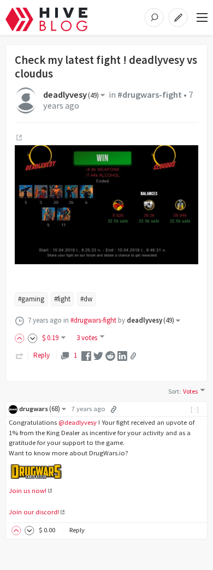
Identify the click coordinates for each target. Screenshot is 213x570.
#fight (62, 299)
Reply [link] (41, 355)
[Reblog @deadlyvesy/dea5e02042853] (20, 355)
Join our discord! (34, 512)
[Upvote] (21, 337)
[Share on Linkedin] (122, 355)
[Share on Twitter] (98, 355)
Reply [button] (77, 530)
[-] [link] (195, 409)
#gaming (31, 299)
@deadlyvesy (77, 422)
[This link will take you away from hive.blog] (18, 138)
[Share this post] (133, 356)
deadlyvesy (71, 94)
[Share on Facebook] (86, 355)
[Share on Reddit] (110, 355)
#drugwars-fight (149, 94)
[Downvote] (33, 337)
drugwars (39, 409)
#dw (86, 299)
